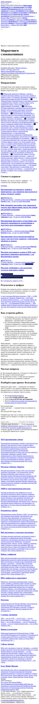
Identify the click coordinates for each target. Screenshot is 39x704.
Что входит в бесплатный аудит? (13, 375)
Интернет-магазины (24, 605)
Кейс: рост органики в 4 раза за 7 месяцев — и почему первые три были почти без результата (19, 649)
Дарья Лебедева (21, 686)
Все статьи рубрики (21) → (17, 550)
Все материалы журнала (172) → (12, 281)
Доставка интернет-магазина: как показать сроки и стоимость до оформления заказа (18, 537)
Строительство (30, 73)
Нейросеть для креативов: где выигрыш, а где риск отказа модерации (17, 504)
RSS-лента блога (6, 675)
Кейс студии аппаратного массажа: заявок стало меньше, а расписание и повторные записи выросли (18, 572)
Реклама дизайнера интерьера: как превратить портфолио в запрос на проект (18, 496)
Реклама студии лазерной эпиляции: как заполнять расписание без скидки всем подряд (17, 498)
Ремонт (22, 73)
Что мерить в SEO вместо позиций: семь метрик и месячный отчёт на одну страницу (18, 548)
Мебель (3, 71)
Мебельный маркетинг (9, 633)
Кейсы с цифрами (8, 554)
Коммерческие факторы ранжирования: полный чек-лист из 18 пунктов (18, 656)
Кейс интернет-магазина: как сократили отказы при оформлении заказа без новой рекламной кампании (18, 559)
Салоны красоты (7, 637)
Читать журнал (22, 68)
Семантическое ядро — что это (24, 624)
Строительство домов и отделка (19, 638)
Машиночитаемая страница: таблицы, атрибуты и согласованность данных (18, 520)
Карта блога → (6, 25)
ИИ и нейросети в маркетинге (14, 578)
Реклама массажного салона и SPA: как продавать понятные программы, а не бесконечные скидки (18, 471)
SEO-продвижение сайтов (12, 439)
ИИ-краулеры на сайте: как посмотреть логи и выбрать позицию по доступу (19, 523)
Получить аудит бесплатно (10, 424)
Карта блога (5, 688)
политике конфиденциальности (13, 700)
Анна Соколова (10, 686)
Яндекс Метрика (20, 604)
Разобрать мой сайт (8, 68)
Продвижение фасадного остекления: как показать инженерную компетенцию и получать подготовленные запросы (18, 448)
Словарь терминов (9, 615)
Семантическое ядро (8, 604)
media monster (6, 1)
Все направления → (28, 16)
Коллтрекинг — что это (20, 622)
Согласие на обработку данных (26, 673)
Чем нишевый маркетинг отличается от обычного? (19, 373)
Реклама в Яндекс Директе (12, 467)
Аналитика (16, 684)
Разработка (9, 684)
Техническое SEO (7, 607)
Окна (18, 73)
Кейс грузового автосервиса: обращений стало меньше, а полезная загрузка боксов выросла (19, 568)
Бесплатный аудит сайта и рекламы (13, 670)
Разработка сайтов (9, 510)
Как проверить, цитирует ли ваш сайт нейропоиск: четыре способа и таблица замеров (19, 590)
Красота (13, 73)
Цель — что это (6, 622)
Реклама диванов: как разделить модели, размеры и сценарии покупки (18, 482)
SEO (10, 682)
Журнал (5, 18)
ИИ (26, 684)
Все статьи (4, 682)
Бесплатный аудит (16, 27)
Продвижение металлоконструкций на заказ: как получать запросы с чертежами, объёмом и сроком (19, 452)
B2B (11, 71)
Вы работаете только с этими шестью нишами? (18, 377)
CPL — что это (16, 618)
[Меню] (1, 29)
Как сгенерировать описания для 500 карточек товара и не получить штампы (17, 594)
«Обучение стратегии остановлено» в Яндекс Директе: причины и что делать (16, 659)
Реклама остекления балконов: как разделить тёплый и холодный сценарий (18, 477)
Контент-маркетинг (22, 609)
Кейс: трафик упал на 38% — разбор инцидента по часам (17, 654)
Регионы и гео (12, 605)
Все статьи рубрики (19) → (16, 574)
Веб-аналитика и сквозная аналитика (17, 532)
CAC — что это (27, 618)
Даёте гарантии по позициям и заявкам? (16, 378)
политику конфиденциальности (21, 428)
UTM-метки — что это (29, 620)
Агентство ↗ (5, 27)
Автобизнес (33, 635)
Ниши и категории (9, 629)
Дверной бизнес (24, 633)
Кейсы (13, 25)
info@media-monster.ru (16, 395)
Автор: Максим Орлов (20, 675)
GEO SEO (21, 25)
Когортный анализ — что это (11, 620)
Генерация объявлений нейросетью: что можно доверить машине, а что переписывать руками (17, 588)
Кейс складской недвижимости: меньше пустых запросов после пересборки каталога (17, 565)
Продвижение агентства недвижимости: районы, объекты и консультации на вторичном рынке (17, 459)
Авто (9, 73)
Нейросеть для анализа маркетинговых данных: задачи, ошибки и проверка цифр (18, 543)
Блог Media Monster (9, 666)
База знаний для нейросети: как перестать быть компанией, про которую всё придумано (16, 518)
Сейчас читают (7, 644)
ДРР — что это (6, 618)
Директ (14, 682)
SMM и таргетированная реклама (15, 489)
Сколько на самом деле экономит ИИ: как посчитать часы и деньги (17, 546)
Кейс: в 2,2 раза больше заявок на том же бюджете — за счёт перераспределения (19, 651)
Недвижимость (18, 71)
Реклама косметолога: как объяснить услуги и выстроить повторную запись (16, 493)
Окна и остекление (21, 637)
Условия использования (17, 672)
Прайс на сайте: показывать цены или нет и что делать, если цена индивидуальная (19, 526)
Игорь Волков (31, 686)
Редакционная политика (17, 688)
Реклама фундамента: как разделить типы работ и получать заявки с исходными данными (18, 479)
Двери (8, 71)
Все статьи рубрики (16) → (16, 596)
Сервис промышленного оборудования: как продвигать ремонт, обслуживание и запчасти (17, 455)
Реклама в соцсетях (19, 607)
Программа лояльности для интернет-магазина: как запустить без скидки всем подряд (19, 539)
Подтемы (5, 600)
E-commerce (23, 635)
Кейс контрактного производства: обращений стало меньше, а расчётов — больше (18, 562)
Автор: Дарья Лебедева (16, 677)
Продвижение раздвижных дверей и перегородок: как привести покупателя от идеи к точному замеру (19, 444)
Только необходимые (8, 702)
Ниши (3, 5)
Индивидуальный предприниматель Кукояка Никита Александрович (21, 402)
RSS (17, 689)
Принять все (20, 702)
